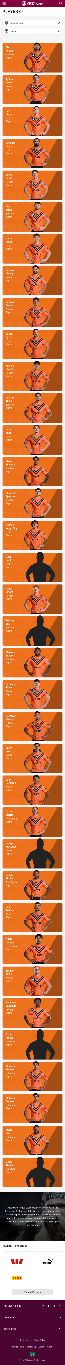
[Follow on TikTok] (43, 1306)
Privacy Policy (39, 1340)
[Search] (60, 3)
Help (22, 1346)
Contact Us (31, 1346)
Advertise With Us (45, 1346)
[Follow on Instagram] (60, 1306)
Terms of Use (25, 1340)
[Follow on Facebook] (48, 1306)
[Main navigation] (4, 3)
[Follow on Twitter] (54, 1306)
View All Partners (32, 1292)
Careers (15, 1346)
